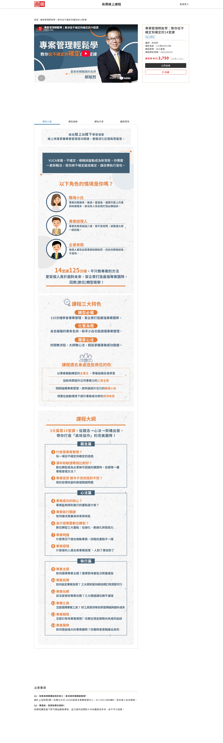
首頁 (36, 19)
